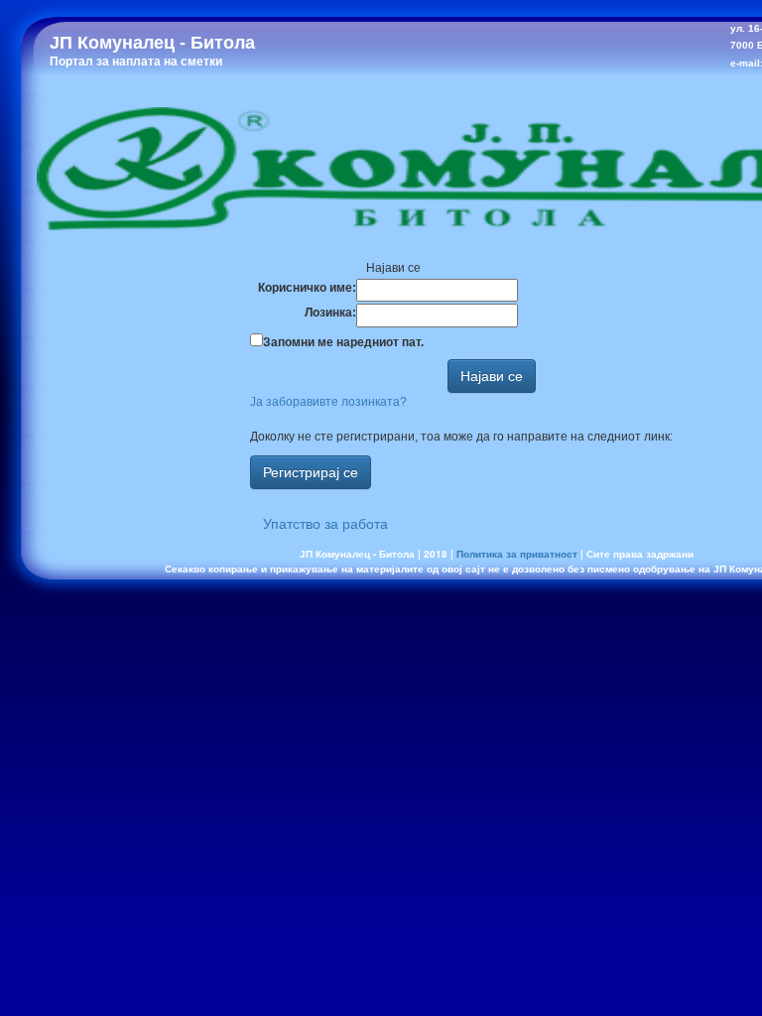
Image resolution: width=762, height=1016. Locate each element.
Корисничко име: (307, 288)
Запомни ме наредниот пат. (343, 342)
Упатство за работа (325, 524)
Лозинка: (330, 312)
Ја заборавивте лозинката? (328, 402)
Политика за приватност (516, 554)
